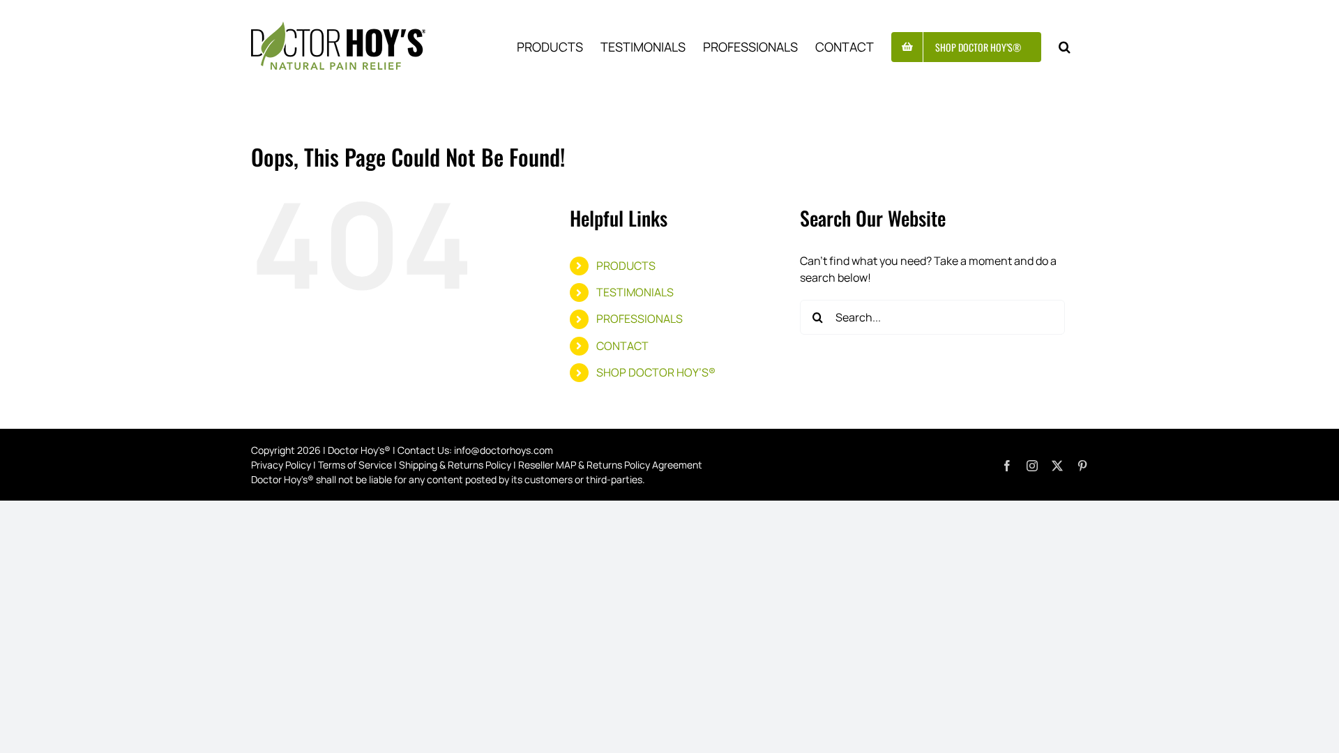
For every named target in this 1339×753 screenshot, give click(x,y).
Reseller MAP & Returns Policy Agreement (610, 464)
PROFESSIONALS (639, 318)
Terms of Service (355, 464)
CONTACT (622, 345)
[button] (1065, 45)
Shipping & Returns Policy (455, 464)
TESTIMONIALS (635, 292)
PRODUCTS (626, 265)
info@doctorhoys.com (503, 450)
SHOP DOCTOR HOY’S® (656, 372)
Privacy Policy (281, 464)
